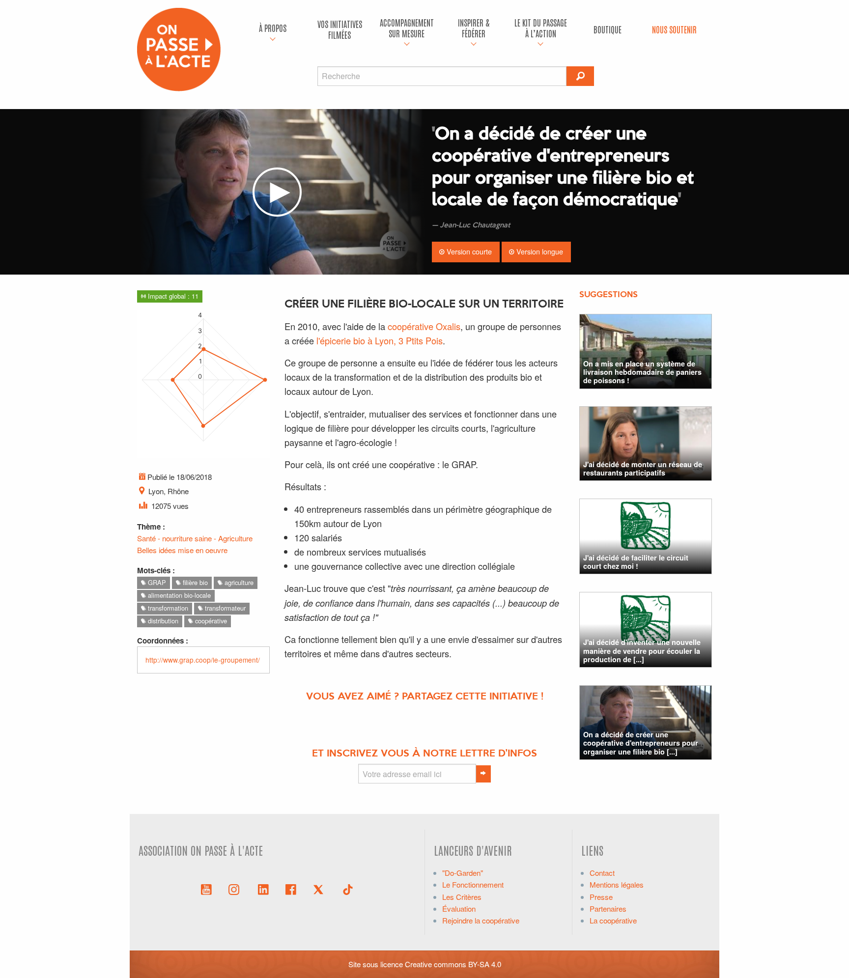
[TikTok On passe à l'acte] (348, 888)
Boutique (608, 29)
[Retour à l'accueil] (179, 48)
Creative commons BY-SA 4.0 (453, 964)
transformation (167, 608)
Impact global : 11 (172, 296)
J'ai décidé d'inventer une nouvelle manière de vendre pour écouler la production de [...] (642, 650)
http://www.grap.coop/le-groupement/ (202, 660)
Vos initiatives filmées (339, 29)
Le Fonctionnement (473, 884)
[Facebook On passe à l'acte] (291, 888)
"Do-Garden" (462, 872)
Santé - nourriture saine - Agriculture (195, 538)
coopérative (210, 620)
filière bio (194, 582)
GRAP (156, 582)
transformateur (224, 608)
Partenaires (608, 908)
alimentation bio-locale (178, 595)
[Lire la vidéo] (277, 192)
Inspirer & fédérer (473, 27)
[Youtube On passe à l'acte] (206, 888)
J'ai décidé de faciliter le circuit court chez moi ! (635, 562)
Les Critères (461, 897)
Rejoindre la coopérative (480, 920)
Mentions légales (617, 884)
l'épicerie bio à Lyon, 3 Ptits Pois (379, 340)
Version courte (468, 251)
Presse (601, 897)
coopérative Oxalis (424, 326)
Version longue (538, 251)
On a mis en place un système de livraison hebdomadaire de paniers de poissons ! (642, 372)
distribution (162, 620)
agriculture (238, 582)
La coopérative (613, 920)
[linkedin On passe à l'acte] (263, 888)
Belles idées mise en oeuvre (182, 550)
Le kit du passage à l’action (540, 27)
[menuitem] (272, 29)
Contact (602, 872)
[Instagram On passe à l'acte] (236, 888)
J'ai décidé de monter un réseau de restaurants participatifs (642, 468)
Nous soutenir (674, 29)
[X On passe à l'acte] (320, 888)
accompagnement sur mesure (407, 27)
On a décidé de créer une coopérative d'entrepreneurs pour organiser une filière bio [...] (640, 742)
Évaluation (459, 908)
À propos (272, 28)
